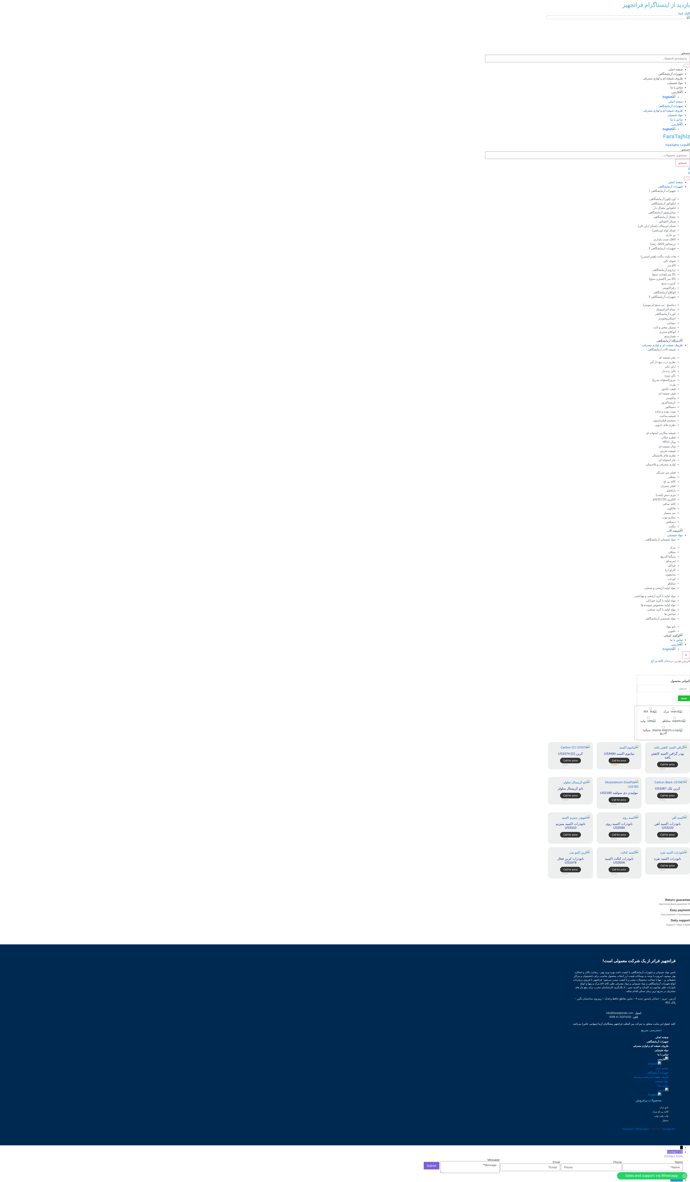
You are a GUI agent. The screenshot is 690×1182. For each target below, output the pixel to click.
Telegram (676, 1180)
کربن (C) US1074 (570, 753)
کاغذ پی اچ (657, 661)
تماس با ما (676, 87)
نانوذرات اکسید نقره (667, 859)
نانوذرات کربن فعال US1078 (570, 860)
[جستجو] (687, 65)
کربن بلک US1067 (667, 788)
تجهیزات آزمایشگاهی (670, 74)
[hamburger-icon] (687, 178)
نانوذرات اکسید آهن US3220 (667, 826)
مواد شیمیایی (675, 83)
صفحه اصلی (675, 69)
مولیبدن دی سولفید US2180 (619, 793)
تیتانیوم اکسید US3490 (619, 753)
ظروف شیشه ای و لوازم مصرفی (663, 78)
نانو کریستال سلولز (570, 788)
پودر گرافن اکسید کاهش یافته (667, 755)
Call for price (667, 764)
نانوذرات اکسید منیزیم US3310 (570, 826)
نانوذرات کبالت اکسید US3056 (619, 860)
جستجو (686, 53)
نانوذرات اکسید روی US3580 (619, 826)
